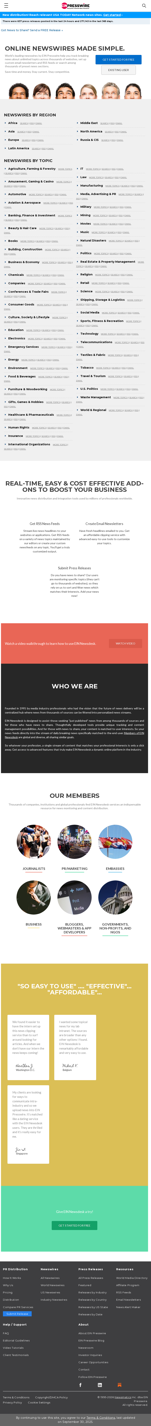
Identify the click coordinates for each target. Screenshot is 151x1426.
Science (86, 291)
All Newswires (50, 1277)
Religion (86, 274)
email (39, 123)
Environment (18, 368)
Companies (16, 283)
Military (85, 207)
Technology (89, 333)
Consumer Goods (21, 304)
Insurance (15, 436)
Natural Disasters (93, 240)
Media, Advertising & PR (98, 194)
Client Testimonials (16, 1355)
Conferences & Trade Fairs (28, 291)
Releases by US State (93, 1307)
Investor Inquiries (90, 1355)
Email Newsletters (128, 1299)
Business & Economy (23, 262)
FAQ (6, 1333)
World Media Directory (132, 1277)
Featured (84, 1285)
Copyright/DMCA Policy (51, 1397)
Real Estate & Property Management (107, 261)
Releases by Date (90, 1314)
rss (32, 123)
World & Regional (93, 410)
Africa (12, 123)
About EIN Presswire (92, 1333)
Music (84, 232)
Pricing (8, 1292)
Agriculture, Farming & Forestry (31, 168)
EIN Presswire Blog (91, 1340)
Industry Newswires (54, 1299)
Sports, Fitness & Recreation (101, 321)
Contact (84, 1369)
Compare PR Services (18, 1307)
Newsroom (85, 1347)
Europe (13, 140)
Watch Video (125, 643)
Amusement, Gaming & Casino (31, 181)
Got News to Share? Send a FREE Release (32, 30)
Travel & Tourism (93, 376)
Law (83, 177)
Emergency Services (23, 347)
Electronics (16, 338)
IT (81, 168)
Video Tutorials (13, 1347)
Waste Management (95, 397)
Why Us (8, 1285)
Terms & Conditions (16, 1397)
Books (13, 241)
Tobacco (87, 367)
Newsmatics (123, 1397)
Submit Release (17, 1313)
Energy (13, 359)
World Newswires (52, 1285)
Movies (85, 223)
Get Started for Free (118, 59)
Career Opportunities (93, 1362)
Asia (11, 131)
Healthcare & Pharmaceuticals (31, 414)
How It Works (12, 1277)
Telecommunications (96, 342)
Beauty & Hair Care (22, 228)
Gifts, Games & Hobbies (25, 402)
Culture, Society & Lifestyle (29, 317)
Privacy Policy (12, 1402)
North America (91, 131)
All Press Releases (90, 1277)
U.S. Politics (89, 389)
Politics (85, 253)
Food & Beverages (22, 376)
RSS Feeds (123, 1292)
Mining (85, 215)
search (24, 123)
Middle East (89, 123)
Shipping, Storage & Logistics (102, 300)
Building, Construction (25, 249)
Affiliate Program (127, 1285)
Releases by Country (92, 1299)
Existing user (118, 70)
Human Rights (18, 427)
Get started (112, 15)
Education (16, 330)
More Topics (65, 169)
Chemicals (16, 275)
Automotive (17, 194)
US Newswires (50, 1292)
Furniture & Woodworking (27, 389)
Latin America (18, 148)
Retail (84, 283)
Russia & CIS (89, 140)
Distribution (11, 1299)
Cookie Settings (39, 1402)
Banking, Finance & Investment (31, 215)
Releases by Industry (92, 1292)
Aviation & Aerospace (24, 202)
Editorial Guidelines (16, 1340)
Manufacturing (91, 185)
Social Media (89, 312)
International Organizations (29, 444)
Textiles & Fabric (92, 355)
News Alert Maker (128, 1307)
